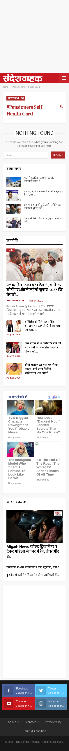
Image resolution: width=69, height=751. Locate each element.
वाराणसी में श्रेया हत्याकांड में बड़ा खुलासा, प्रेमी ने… (33, 567)
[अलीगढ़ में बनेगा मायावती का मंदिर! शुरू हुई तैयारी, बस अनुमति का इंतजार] (13, 195)
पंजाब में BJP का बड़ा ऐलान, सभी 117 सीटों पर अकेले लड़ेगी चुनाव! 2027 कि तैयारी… (34, 290)
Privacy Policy (53, 722)
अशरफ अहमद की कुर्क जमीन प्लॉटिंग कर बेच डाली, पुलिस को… (42, 206)
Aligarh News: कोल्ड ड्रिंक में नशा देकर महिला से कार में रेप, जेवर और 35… (32, 552)
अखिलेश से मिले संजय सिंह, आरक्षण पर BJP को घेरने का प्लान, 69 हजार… (43, 326)
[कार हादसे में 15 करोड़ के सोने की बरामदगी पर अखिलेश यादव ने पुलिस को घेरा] (14, 347)
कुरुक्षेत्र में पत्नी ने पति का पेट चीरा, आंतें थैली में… (32, 575)
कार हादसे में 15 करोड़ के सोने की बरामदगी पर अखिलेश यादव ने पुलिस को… (43, 347)
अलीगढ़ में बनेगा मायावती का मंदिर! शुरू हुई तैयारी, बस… (43, 193)
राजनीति (10, 250)
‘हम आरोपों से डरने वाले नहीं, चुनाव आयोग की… (42, 220)
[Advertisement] (34, 36)
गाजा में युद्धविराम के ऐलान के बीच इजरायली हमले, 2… (39, 179)
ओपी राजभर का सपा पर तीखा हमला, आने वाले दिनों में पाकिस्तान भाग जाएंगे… (41, 369)
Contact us (33, 722)
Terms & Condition (34, 731)
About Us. (14, 722)
